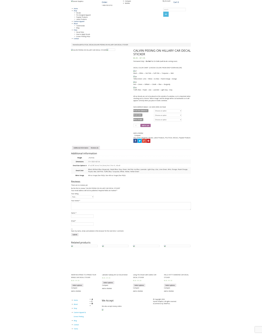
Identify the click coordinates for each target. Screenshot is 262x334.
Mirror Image (137, 119)
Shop (75, 11)
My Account (166, 1)
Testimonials (80, 26)
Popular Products (82, 17)
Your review (75, 201)
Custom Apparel (79, 21)
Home (76, 8)
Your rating (74, 194)
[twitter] (92, 299)
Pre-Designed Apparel (83, 15)
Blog (77, 28)
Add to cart (145, 125)
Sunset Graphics (158, 301)
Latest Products (81, 19)
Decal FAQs (80, 32)
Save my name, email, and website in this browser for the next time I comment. (97, 231)
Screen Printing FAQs (83, 36)
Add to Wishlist (138, 133)
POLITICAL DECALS (87, 45)
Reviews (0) (94, 148)
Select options (77, 285)
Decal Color (137, 115)
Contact (76, 39)
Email (73, 221)
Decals (78, 13)
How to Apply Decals (83, 34)
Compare (128, 1)
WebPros (167, 303)
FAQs (75, 30)
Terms (76, 329)
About (76, 24)
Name (73, 213)
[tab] (81, 148)
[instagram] (92, 303)
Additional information (81, 148)
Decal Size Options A (140, 110)
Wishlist (127, 3)
